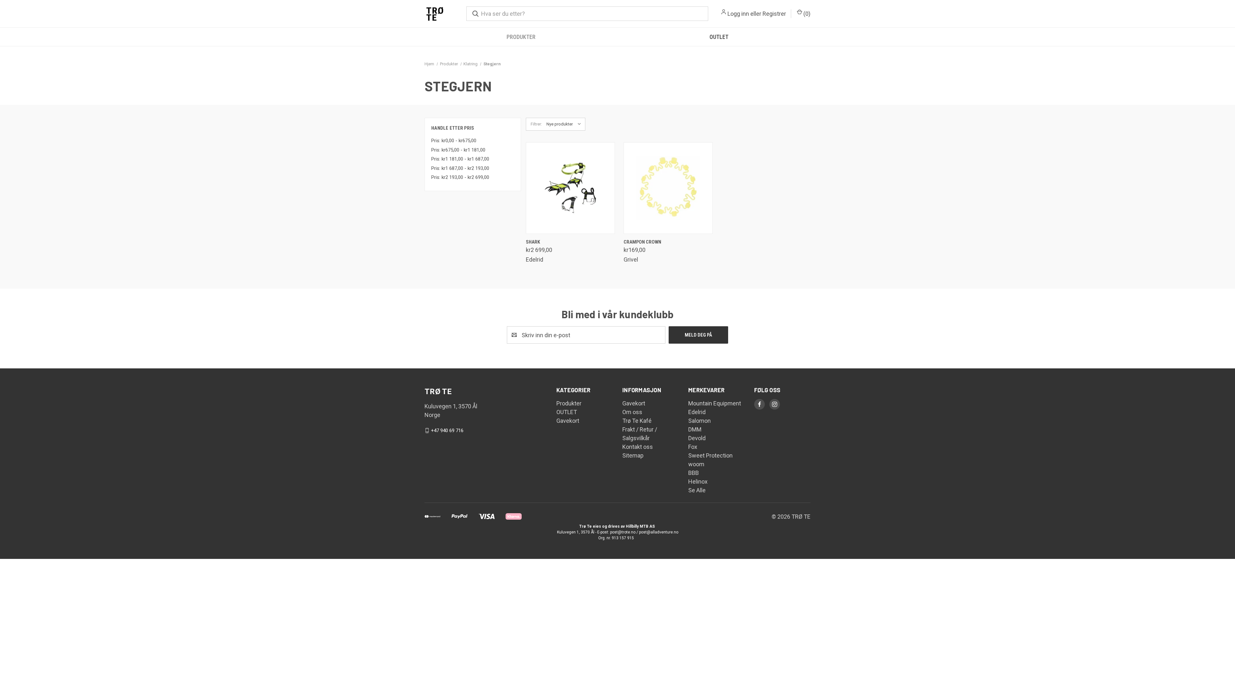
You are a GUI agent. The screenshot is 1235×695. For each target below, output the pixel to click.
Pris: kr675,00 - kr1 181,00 (458, 150)
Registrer (774, 13)
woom (696, 464)
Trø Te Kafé (637, 420)
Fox (692, 446)
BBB (693, 472)
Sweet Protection (710, 455)
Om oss (632, 412)
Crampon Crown (642, 242)
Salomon (699, 420)
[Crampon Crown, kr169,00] (668, 188)
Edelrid (697, 412)
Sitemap (633, 455)
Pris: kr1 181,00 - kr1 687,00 (460, 159)
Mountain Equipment (714, 403)
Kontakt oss (637, 446)
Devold (697, 438)
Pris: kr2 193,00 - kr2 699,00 (460, 177)
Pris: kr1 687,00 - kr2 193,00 (460, 168)
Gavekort (567, 420)
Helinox (698, 481)
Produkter (521, 36)
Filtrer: (536, 124)
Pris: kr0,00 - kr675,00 (453, 141)
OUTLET (718, 36)
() (806, 13)
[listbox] (565, 124)
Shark (533, 242)
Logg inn (738, 13)
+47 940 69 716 (447, 430)
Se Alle (697, 490)
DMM (694, 429)
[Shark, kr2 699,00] (570, 188)
